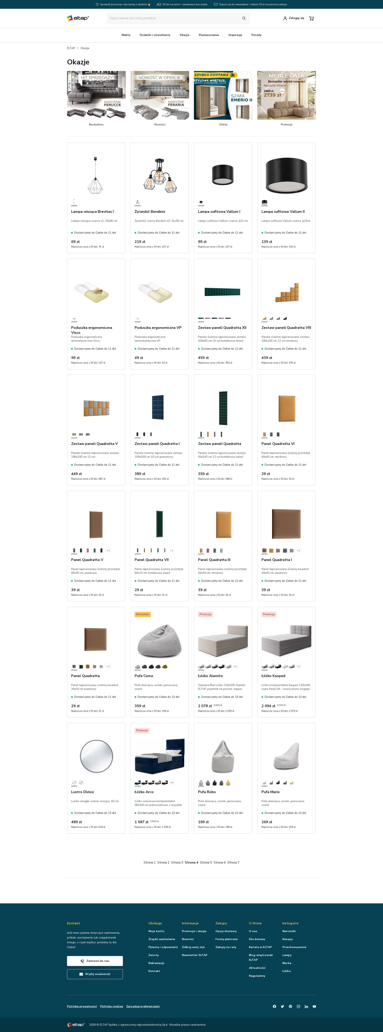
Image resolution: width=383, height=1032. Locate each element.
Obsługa (155, 923)
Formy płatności (226, 939)
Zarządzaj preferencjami (143, 1006)
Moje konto (156, 931)
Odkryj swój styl (193, 947)
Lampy (286, 955)
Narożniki (289, 931)
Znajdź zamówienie (161, 939)
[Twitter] (282, 1006)
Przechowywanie (294, 947)
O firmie (255, 923)
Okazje (85, 48)
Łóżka (286, 971)
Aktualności (257, 968)
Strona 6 (220, 862)
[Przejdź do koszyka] (311, 18)
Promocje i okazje (194, 931)
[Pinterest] (290, 1006)
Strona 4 (191, 862)
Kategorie (290, 923)
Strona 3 (177, 862)
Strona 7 (233, 862)
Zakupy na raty (225, 947)
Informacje (190, 923)
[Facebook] (274, 1006)
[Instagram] (298, 1006)
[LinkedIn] (306, 1006)
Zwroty (153, 955)
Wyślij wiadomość (97, 974)
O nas (253, 931)
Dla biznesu (257, 939)
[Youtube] (314, 1006)
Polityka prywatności (82, 1006)
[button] (126, 35)
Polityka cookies (111, 1006)
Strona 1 (150, 862)
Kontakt (154, 971)
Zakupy (221, 923)
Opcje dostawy (226, 931)
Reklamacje (156, 963)
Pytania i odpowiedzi (163, 947)
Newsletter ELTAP (194, 955)
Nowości (188, 939)
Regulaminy (257, 976)
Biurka (286, 963)
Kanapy (287, 939)
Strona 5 (206, 862)
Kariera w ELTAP (260, 947)
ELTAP (71, 48)
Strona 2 (163, 862)
